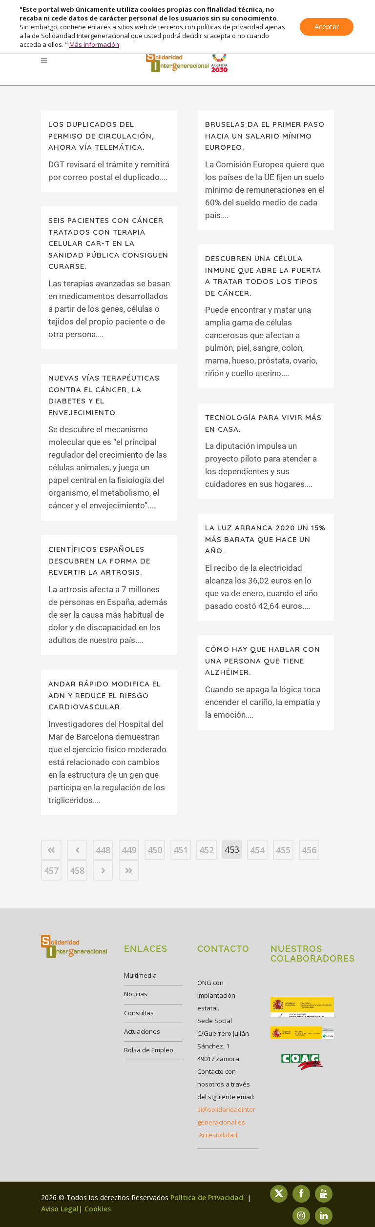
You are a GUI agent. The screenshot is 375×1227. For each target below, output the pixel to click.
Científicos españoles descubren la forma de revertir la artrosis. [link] (99, 560)
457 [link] (51, 870)
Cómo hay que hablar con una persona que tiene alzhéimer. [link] (262, 660)
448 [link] (103, 850)
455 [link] (283, 850)
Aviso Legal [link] (60, 1208)
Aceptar (326, 26)
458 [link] (77, 870)
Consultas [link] (139, 1012)
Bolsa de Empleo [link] (148, 1050)
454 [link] (257, 850)
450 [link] (154, 850)
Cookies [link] (97, 1208)
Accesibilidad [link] (218, 1134)
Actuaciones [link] (142, 1031)
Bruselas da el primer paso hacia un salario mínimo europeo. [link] (265, 136)
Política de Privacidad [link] (207, 1197)
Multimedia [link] (140, 975)
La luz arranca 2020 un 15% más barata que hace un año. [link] (265, 539)
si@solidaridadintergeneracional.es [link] (226, 1115)
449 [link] (129, 850)
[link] (187, 60)
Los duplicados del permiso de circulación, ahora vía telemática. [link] (101, 136)
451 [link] (180, 850)
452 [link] (206, 850)
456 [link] (309, 850)
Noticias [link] (135, 993)
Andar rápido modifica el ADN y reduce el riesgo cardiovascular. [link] (104, 695)
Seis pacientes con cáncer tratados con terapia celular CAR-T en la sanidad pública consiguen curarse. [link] (108, 243)
